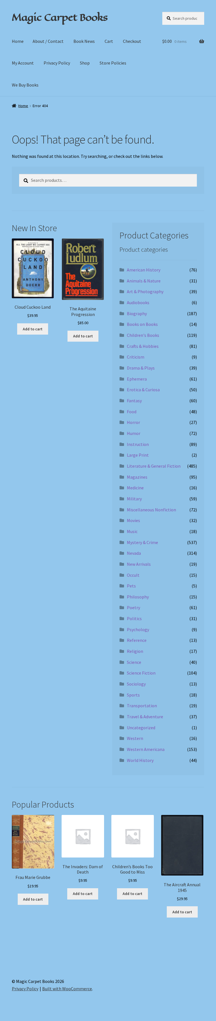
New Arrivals (139, 564)
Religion (135, 651)
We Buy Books (25, 85)
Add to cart (32, 329)
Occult (133, 575)
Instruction (138, 444)
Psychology (138, 629)
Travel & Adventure (145, 716)
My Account (23, 63)
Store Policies (113, 63)
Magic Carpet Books (59, 17)
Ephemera (137, 379)
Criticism (135, 357)
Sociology (136, 684)
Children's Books (143, 335)
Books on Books (142, 324)
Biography (137, 313)
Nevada (134, 553)
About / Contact (48, 41)
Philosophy (138, 597)
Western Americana (146, 749)
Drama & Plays (141, 368)
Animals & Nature (144, 281)
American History (143, 270)
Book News (84, 41)
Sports (133, 695)
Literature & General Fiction (154, 466)
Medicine (135, 487)
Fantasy (134, 400)
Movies (133, 520)
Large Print (138, 455)
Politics (134, 618)
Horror (133, 422)
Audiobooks (138, 302)
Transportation (142, 705)
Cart (109, 41)
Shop (85, 63)
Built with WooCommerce (67, 988)
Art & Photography (145, 291)
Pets (131, 586)
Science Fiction (141, 673)
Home (18, 41)
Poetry (133, 607)
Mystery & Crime (142, 542)
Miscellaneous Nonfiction (151, 509)
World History (140, 760)
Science (134, 662)
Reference (137, 640)
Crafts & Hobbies (143, 346)
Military (134, 498)
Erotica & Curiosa (143, 389)
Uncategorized (141, 727)
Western (135, 738)
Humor (133, 433)
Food (131, 411)
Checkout (132, 41)
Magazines (137, 477)
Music (132, 531)
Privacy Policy (57, 63)
